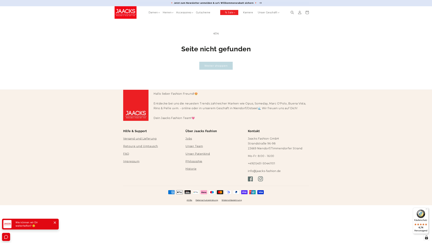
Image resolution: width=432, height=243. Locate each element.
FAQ (126, 153)
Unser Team (194, 146)
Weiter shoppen (216, 65)
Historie (190, 168)
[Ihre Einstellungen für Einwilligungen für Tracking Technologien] (426, 237)
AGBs (189, 200)
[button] (151, 12)
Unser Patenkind (197, 153)
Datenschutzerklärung (207, 200)
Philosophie (193, 161)
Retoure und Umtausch (140, 146)
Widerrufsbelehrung (232, 200)
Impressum (131, 161)
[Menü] (427, 210)
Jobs (188, 138)
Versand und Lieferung (140, 138)
